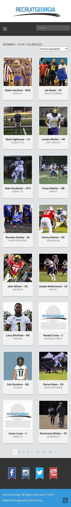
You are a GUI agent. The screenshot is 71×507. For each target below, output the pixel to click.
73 (49, 452)
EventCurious (35, 500)
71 (38, 452)
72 (43, 452)
